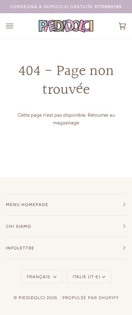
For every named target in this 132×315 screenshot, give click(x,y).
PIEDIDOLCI (32, 297)
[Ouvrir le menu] (17, 26)
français (39, 276)
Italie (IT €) (86, 276)
